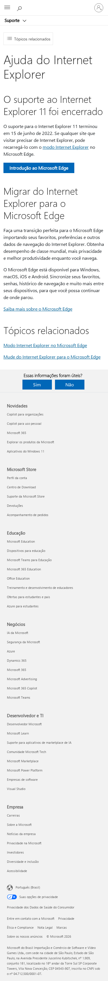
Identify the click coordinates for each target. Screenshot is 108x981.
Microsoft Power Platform (24, 770)
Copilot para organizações (25, 414)
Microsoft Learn (18, 733)
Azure (11, 651)
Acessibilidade (17, 871)
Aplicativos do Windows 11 (25, 451)
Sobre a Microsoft (19, 824)
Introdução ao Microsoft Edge (39, 168)
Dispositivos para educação (26, 550)
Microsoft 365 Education (24, 569)
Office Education (18, 578)
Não (69, 384)
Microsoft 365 (16, 433)
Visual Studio (16, 789)
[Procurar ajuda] (20, 7)
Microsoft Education (21, 541)
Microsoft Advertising (22, 679)
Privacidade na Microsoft (24, 843)
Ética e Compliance (20, 927)
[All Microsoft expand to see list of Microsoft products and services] (7, 8)
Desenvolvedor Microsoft (24, 724)
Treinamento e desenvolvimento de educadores (40, 587)
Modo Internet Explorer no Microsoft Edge (45, 345)
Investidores (15, 852)
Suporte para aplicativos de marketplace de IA (39, 742)
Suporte (13, 20)
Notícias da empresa (21, 834)
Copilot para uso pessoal (24, 423)
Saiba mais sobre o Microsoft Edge (37, 309)
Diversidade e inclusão (23, 861)
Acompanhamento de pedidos (27, 515)
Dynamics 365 (16, 660)
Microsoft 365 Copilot (22, 688)
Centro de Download (21, 487)
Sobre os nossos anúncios (25, 936)
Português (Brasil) (28, 887)
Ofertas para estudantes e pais (28, 597)
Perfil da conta (17, 478)
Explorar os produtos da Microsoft (30, 442)
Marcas (61, 927)
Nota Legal (45, 927)
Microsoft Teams (18, 697)
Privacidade (66, 918)
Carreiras (13, 815)
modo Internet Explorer (66, 147)
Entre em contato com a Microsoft (30, 918)
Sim (37, 384)
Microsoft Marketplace (23, 761)
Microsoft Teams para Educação (29, 560)
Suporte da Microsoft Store (26, 496)
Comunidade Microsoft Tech (26, 752)
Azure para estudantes (23, 606)
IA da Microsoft (17, 632)
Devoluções (15, 505)
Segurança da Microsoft (23, 642)
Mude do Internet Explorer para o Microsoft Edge (52, 357)
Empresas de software (22, 779)
